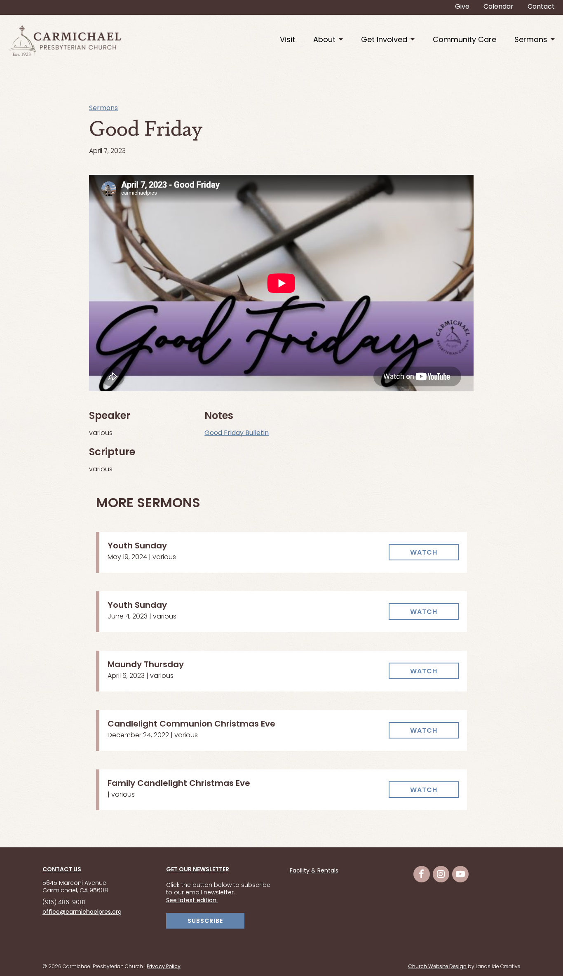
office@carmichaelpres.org (82, 912)
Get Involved (384, 40)
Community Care (464, 40)
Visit (287, 40)
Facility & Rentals (314, 871)
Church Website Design (437, 966)
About (324, 40)
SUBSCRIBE (205, 921)
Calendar (498, 7)
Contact (541, 7)
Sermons (530, 40)
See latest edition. (192, 901)
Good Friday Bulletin (236, 433)
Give (462, 7)
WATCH (423, 553)
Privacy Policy (164, 966)
